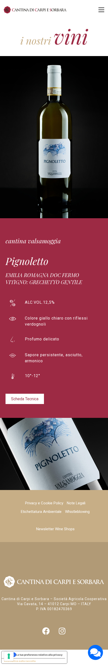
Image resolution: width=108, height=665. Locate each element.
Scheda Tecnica (24, 398)
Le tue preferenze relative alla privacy (39, 654)
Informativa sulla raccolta (20, 660)
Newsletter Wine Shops (55, 529)
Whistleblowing (77, 511)
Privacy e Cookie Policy (44, 503)
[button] (101, 9)
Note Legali (76, 503)
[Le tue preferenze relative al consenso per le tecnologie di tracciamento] (9, 656)
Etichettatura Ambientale (41, 511)
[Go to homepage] (35, 9)
